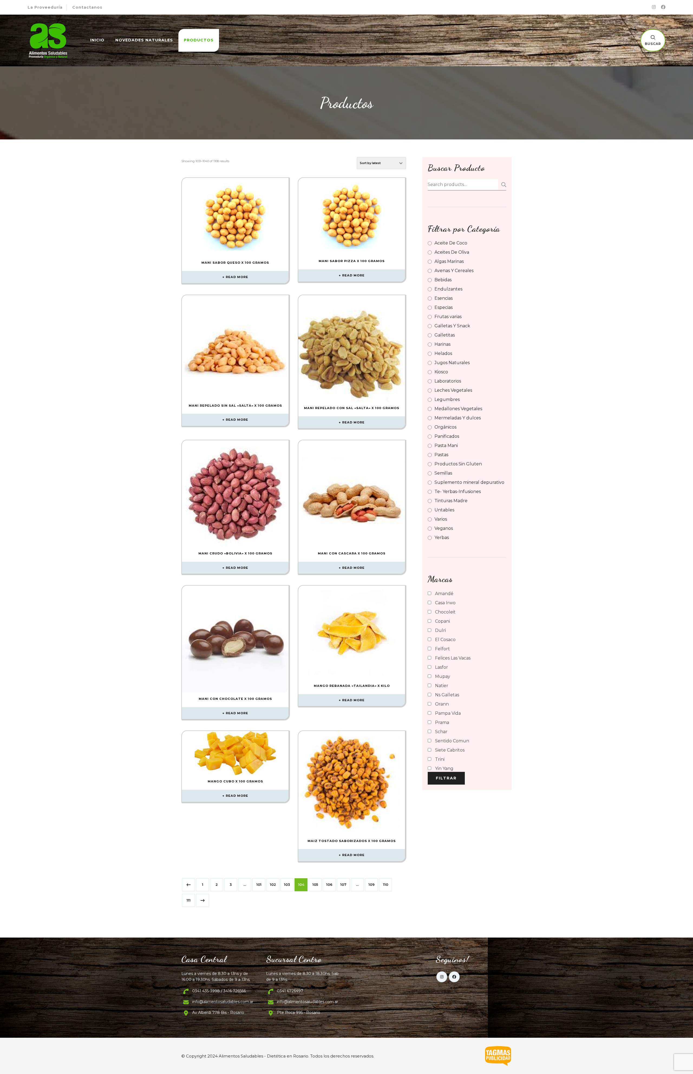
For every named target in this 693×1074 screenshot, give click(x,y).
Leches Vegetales (453, 390)
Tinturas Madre (451, 500)
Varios (440, 519)
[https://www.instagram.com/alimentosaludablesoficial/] (441, 976)
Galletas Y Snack (452, 325)
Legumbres (447, 399)
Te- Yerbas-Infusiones (457, 491)
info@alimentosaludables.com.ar (222, 1001)
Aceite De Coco (450, 243)
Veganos (443, 528)
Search (502, 184)
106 (329, 885)
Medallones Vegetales (458, 408)
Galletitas (444, 335)
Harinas (442, 344)
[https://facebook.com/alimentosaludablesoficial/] (454, 976)
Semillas (443, 473)
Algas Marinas (449, 261)
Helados (443, 353)
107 (343, 885)
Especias (443, 307)
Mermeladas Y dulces (457, 417)
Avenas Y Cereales (453, 270)
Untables (444, 509)
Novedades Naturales (144, 40)
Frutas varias (448, 316)
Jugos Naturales (452, 362)
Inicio (97, 40)
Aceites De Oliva (451, 252)
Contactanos (87, 7)
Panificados (446, 436)
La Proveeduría (45, 7)
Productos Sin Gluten (458, 463)
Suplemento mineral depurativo (469, 482)
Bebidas (443, 279)
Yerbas (441, 537)
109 (371, 885)
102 (273, 885)
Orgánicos (445, 427)
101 (258, 885)
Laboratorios (447, 381)
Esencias (443, 298)
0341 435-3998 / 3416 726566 (219, 990)
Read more (237, 277)
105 (315, 885)
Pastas (441, 454)
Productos (199, 40)
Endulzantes (448, 289)
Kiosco (441, 371)
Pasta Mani (446, 445)
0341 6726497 (290, 990)
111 (189, 900)
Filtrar (446, 778)
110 (385, 885)
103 (287, 885)
